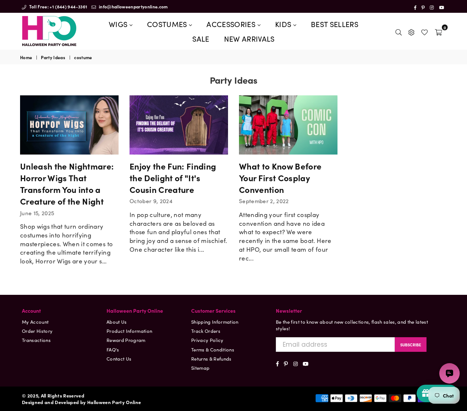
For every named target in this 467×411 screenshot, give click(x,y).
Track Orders (205, 330)
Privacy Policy (207, 339)
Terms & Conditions (212, 349)
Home (26, 57)
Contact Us (119, 358)
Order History (37, 330)
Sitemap (200, 367)
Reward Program (126, 339)
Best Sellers (334, 24)
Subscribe (410, 344)
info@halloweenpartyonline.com (133, 6)
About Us (117, 321)
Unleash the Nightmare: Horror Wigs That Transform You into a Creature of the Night (67, 183)
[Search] (398, 31)
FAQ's (113, 349)
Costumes (168, 24)
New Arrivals (249, 38)
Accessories (232, 24)
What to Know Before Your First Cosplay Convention (280, 177)
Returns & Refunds (211, 358)
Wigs (119, 24)
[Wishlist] (424, 31)
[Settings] (411, 31)
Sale (200, 38)
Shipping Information (215, 321)
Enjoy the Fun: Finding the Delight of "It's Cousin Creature (173, 177)
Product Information (129, 330)
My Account (35, 321)
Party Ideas (53, 57)
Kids (284, 24)
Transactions (36, 339)
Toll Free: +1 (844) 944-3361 (57, 6)
